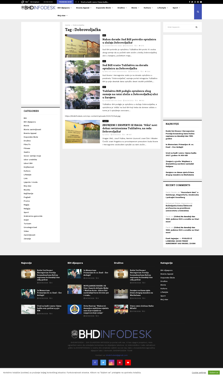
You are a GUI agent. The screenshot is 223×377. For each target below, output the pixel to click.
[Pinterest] (120, 362)
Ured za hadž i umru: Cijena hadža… (95, 2)
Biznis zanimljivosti (32, 129)
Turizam (27, 224)
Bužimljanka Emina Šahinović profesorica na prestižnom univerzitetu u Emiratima (179, 208)
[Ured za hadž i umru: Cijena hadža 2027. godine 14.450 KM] (28, 309)
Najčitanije (28, 193)
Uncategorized (30, 227)
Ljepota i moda (30, 182)
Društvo (121, 8)
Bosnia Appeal (82, 8)
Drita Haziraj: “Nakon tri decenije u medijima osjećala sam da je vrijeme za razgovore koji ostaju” (96, 309)
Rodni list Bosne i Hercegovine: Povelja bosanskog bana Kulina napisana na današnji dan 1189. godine (48, 275)
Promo (27, 201)
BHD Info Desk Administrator (116, 71)
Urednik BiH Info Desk (113, 46)
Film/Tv (27, 144)
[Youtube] (128, 362)
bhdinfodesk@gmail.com (117, 355)
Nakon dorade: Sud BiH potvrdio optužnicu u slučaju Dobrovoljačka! (129, 40)
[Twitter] (103, 362)
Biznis (134, 8)
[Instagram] (111, 362)
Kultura (147, 8)
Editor (107, 135)
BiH (104, 35)
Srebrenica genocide (33, 216)
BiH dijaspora (64, 8)
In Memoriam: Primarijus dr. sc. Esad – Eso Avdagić (49, 292)
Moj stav (61, 15)
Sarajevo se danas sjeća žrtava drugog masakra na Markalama (141, 292)
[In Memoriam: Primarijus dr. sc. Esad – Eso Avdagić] (28, 294)
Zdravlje (27, 239)
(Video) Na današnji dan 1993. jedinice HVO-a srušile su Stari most (182, 219)
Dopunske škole (103, 8)
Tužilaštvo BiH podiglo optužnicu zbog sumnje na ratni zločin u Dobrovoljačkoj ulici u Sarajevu (130, 94)
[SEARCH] (196, 27)
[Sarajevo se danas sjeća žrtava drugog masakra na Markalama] (121, 294)
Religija (27, 209)
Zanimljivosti (29, 235)
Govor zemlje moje (32, 156)
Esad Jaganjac (172, 238)
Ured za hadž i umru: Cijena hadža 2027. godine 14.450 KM (49, 308)
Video (26, 231)
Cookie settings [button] (199, 372)
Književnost (29, 167)
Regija (26, 205)
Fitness (27, 148)
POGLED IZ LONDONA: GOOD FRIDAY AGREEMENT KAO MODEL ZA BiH (180, 240)
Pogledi (105, 121)
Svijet (26, 220)
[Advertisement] (40, 63)
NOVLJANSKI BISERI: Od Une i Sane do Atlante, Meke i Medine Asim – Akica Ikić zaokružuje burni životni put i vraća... (96, 290)
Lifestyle (161, 8)
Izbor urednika (30, 159)
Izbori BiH (28, 163)
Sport (175, 8)
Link (25, 178)
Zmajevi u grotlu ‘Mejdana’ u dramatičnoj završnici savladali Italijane (180, 163)
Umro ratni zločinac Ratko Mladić (142, 307)
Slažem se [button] (214, 373)
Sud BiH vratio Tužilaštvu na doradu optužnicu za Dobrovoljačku (125, 66)
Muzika (27, 190)
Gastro (27, 152)
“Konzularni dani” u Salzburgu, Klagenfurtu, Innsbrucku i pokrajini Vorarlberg (182, 194)
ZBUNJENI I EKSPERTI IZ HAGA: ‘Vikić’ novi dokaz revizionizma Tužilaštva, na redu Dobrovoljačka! (129, 128)
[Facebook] (95, 362)
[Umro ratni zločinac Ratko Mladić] (121, 309)
